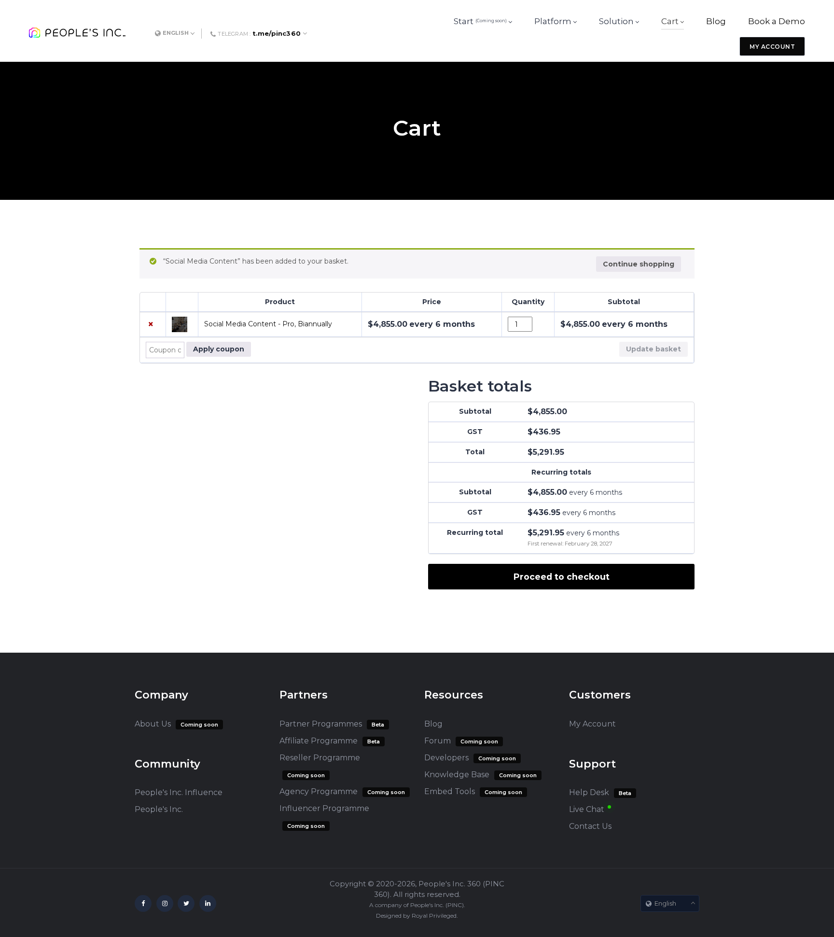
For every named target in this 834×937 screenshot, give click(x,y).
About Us (153, 723)
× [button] (151, 324)
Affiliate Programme (318, 740)
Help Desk (589, 792)
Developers (446, 757)
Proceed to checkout (562, 577)
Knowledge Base (456, 774)
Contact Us (590, 826)
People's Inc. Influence (178, 792)
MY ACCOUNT (772, 46)
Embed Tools (449, 791)
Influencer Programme (324, 808)
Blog (433, 723)
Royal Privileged (434, 915)
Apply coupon (218, 349)
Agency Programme (318, 791)
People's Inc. (159, 809)
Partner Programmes (320, 723)
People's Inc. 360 (449, 883)
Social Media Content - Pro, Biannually (268, 324)
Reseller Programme (319, 757)
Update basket (653, 349)
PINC (454, 905)
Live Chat (586, 809)
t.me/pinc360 (276, 33)
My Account (592, 723)
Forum (437, 740)
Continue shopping (638, 264)
